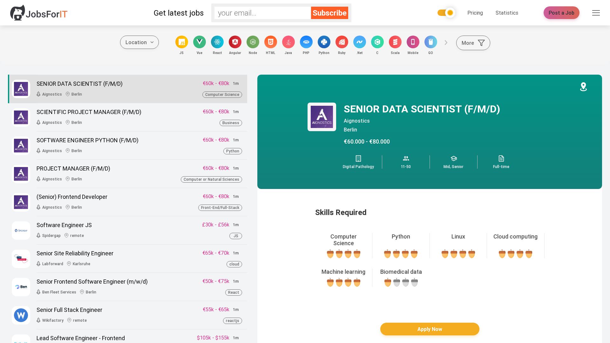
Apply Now (429, 329)
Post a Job (561, 13)
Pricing (475, 13)
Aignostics (357, 121)
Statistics (507, 13)
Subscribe (330, 12)
